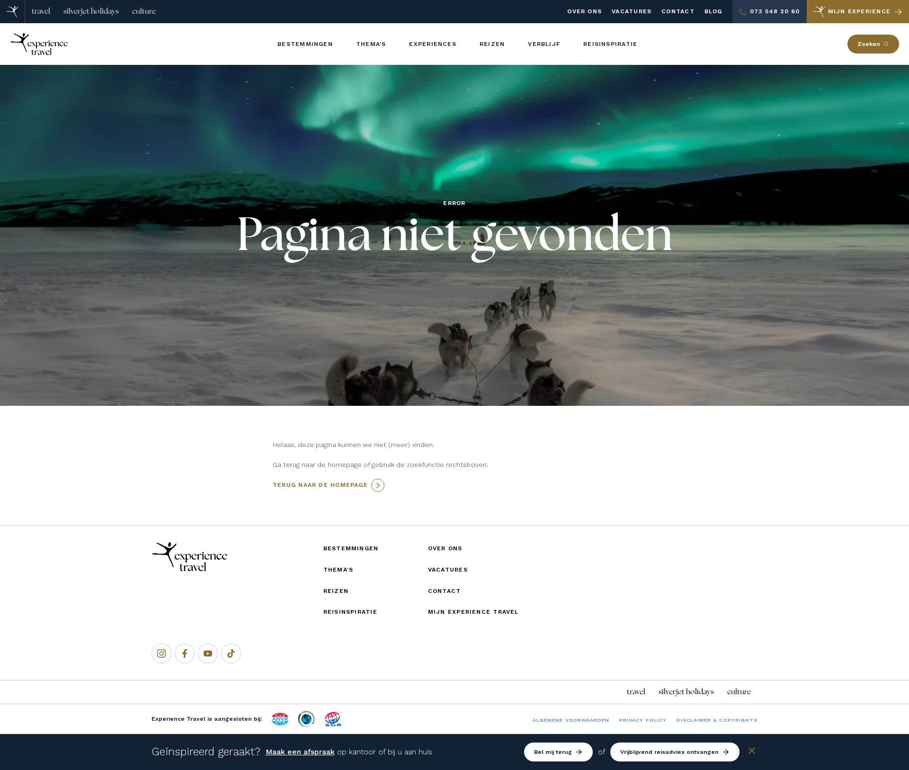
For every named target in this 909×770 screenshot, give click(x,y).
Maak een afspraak (300, 751)
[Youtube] (208, 653)
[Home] (12, 11)
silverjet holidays (91, 11)
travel (41, 11)
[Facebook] (185, 653)
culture (144, 11)
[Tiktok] (231, 653)
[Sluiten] (752, 752)
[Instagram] (161, 653)
